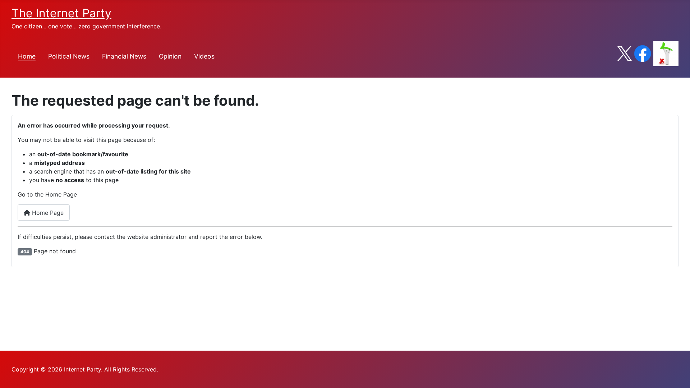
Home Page (47, 212)
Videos (204, 56)
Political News (68, 56)
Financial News (124, 56)
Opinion (170, 56)
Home (27, 56)
